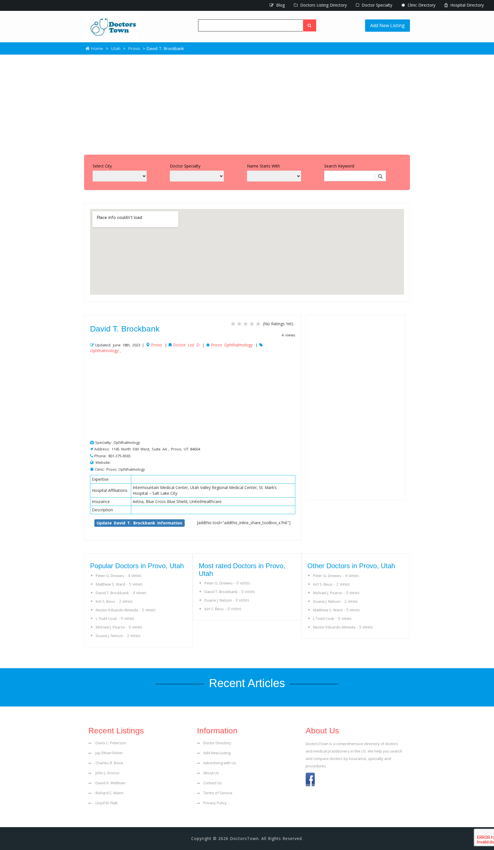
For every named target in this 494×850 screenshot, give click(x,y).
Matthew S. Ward (110, 584)
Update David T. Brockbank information (139, 523)
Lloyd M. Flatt (106, 802)
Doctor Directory (217, 742)
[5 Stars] (258, 324)
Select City (102, 166)
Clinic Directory (421, 5)
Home (96, 48)
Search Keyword (339, 166)
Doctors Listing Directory (323, 5)
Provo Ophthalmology (232, 345)
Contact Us (212, 782)
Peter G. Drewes (110, 575)
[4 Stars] (252, 324)
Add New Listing (387, 25)
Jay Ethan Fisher (109, 752)
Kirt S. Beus (105, 601)
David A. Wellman (110, 782)
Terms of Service (217, 792)
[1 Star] (233, 324)
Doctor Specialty (376, 5)
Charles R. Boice (109, 762)
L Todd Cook (106, 618)
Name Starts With (263, 166)
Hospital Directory (466, 5)
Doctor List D (186, 345)
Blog (280, 5)
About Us (211, 772)
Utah (115, 48)
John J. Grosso (107, 772)
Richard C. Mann (109, 792)
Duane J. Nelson (109, 635)
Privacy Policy (215, 802)
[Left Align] (309, 25)
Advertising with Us (219, 762)
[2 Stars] (239, 324)
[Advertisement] (247, 103)
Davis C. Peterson (110, 742)
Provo (134, 48)
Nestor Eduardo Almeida (117, 609)
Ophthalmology (104, 350)
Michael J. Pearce (110, 627)
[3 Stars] (245, 324)
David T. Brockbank (112, 592)
